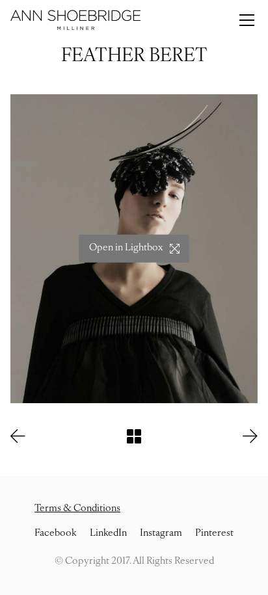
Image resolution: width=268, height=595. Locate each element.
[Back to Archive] (134, 436)
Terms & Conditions (77, 509)
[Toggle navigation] (247, 20)
